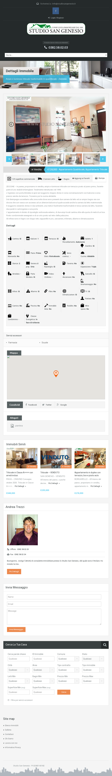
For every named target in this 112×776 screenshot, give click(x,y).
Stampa (101, 178)
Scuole (45, 342)
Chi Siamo (9, 739)
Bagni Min (37, 676)
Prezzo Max (87, 676)
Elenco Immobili (11, 725)
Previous (11, 124)
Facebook (32, 405)
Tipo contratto (63, 665)
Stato (84, 654)
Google (63, 405)
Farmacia (12, 342)
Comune (61, 654)
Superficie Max (41, 687)
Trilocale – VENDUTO (50, 472)
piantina (19, 426)
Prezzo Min (62, 676)
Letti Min (12, 676)
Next (100, 124)
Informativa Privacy (13, 747)
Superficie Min (16, 687)
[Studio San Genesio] (56, 31)
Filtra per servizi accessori (21, 700)
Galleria (8, 730)
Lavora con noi (11, 743)
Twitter (48, 405)
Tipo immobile (88, 665)
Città (10, 665)
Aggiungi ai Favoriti (82, 178)
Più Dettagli (20, 486)
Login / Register (57, 18)
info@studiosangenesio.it (64, 3)
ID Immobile (38, 654)
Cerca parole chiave (17, 654)
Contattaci (9, 734)
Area (35, 665)
